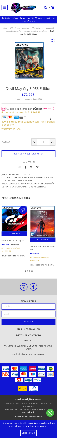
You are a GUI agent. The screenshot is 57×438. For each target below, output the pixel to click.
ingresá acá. (28, 412)
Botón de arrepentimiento (28, 417)
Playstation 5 (37, 28)
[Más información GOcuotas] (48, 109)
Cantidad (6, 142)
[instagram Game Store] (24, 287)
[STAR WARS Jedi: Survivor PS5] (42, 222)
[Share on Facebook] (25, 167)
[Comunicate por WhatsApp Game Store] (50, 413)
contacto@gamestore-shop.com (28, 354)
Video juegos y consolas (19, 28)
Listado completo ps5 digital (35, 31)
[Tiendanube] (28, 400)
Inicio (5, 28)
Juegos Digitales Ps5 (13, 31)
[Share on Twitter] (31, 167)
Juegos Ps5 (50, 28)
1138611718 (28, 340)
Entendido (28, 433)
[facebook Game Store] (33, 287)
